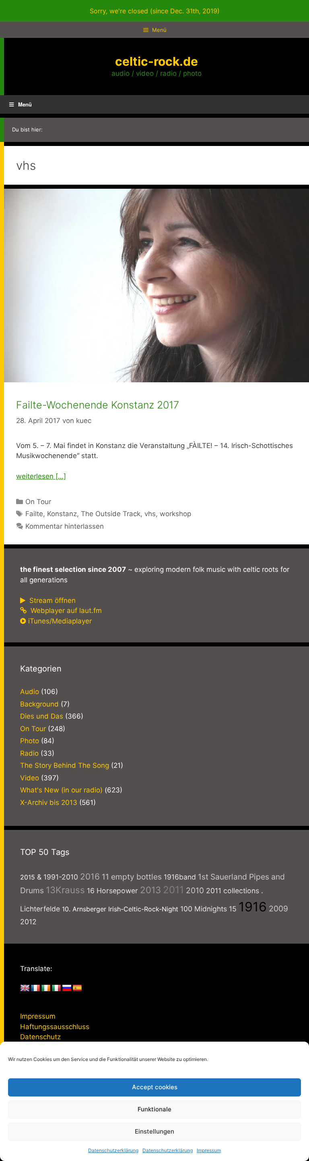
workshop (175, 514)
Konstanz (62, 514)
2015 (27, 877)
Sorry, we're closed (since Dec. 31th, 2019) (155, 11)
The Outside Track (110, 514)
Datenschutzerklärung (113, 1150)
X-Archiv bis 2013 (48, 802)
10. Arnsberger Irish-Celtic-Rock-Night (120, 909)
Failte (34, 514)
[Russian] (67, 988)
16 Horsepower (112, 890)
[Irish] (46, 988)
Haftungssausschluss (54, 1027)
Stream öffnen (51, 600)
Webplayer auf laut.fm (65, 611)
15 (233, 909)
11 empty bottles (132, 877)
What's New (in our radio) (61, 790)
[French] (35, 988)
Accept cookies (154, 1087)
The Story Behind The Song (64, 765)
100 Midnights (203, 909)
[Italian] (56, 988)
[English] (25, 988)
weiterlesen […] (41, 476)
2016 (90, 876)
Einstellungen (154, 1131)
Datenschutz (40, 1037)
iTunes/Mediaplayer (60, 621)
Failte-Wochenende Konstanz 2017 (97, 405)
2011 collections (232, 890)
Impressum (209, 1150)
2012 (28, 921)
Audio (29, 692)
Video (29, 778)
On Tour (38, 502)
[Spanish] (77, 988)
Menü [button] (25, 104)
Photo (29, 741)
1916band (180, 877)
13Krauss (65, 889)
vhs (150, 514)
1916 (253, 907)
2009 (278, 908)
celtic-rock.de (156, 61)
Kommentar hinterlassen (64, 526)
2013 (150, 889)
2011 (173, 890)
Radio (29, 753)
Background (39, 704)
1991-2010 (60, 877)
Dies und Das (41, 716)
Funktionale (154, 1109)
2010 (195, 890)
